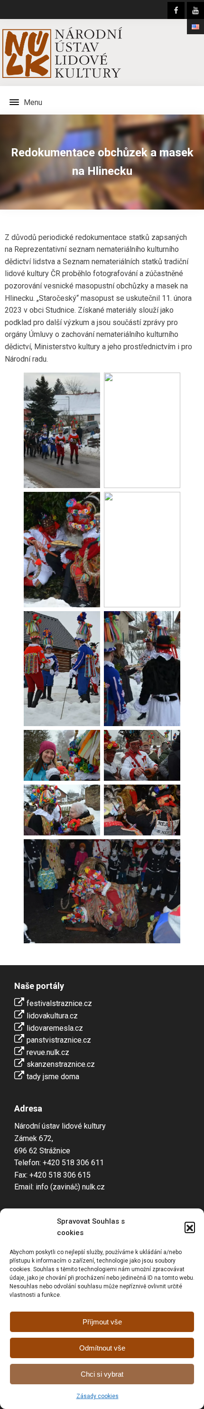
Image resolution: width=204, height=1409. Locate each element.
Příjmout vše (102, 1322)
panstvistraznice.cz (59, 1040)
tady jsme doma (53, 1076)
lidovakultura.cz (52, 1015)
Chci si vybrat (102, 1374)
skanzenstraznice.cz (61, 1064)
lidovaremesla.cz (55, 1028)
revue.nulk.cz (48, 1052)
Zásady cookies (97, 1396)
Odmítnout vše (102, 1348)
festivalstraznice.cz (59, 1003)
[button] (190, 1227)
